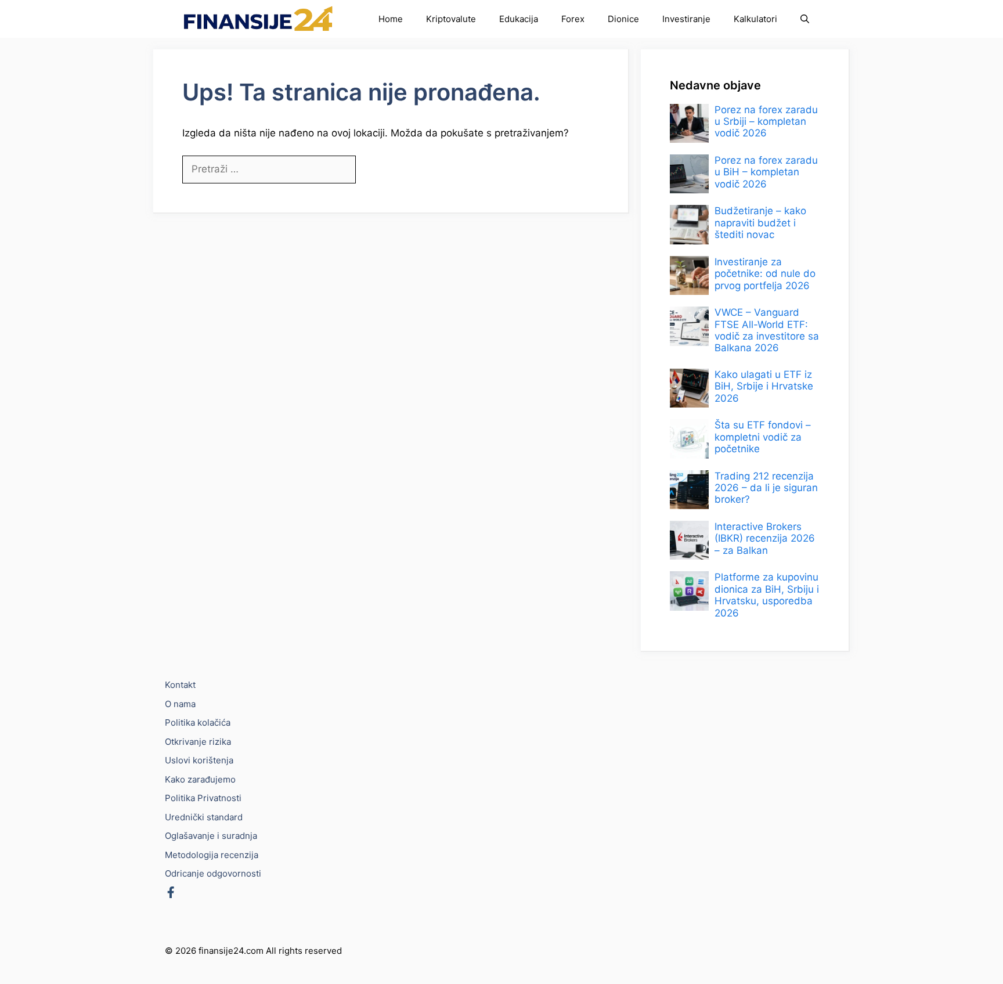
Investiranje (686, 18)
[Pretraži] (375, 170)
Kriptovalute (451, 18)
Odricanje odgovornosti (213, 873)
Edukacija (518, 18)
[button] (805, 19)
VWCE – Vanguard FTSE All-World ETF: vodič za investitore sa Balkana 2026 (767, 330)
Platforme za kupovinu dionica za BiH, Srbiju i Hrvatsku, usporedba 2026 (767, 595)
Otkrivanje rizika (198, 741)
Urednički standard (204, 817)
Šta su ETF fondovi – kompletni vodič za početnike (763, 437)
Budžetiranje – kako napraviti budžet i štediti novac (760, 223)
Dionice (623, 18)
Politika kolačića (197, 722)
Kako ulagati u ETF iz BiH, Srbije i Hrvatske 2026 (764, 386)
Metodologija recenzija (211, 854)
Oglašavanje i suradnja (211, 835)
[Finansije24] (258, 19)
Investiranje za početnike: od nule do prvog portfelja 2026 (765, 273)
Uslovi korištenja (199, 760)
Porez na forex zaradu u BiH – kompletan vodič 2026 (766, 172)
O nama (180, 703)
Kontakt (180, 684)
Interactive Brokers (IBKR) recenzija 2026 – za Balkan (765, 538)
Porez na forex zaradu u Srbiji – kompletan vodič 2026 (766, 121)
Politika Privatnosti (203, 797)
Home (390, 18)
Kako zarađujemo (200, 779)
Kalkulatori (755, 18)
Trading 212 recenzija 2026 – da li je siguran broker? (766, 488)
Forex (573, 18)
